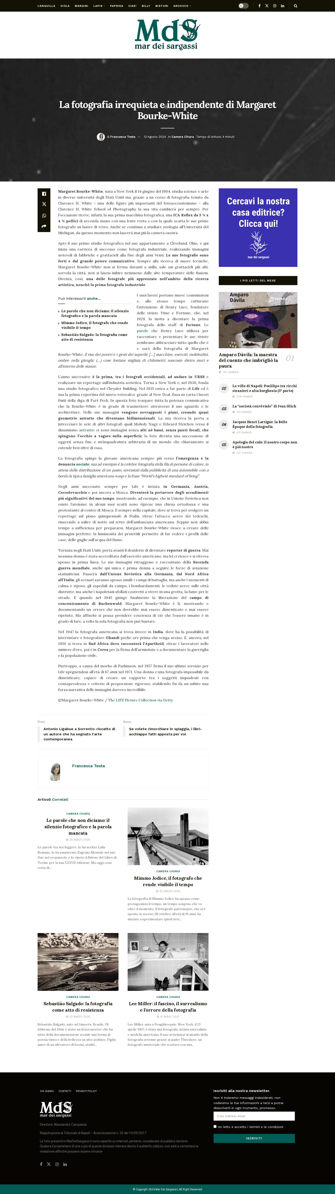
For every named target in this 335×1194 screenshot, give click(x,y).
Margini (81, 6)
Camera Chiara (183, 136)
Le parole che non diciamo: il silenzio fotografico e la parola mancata (78, 826)
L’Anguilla (46, 6)
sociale (82, 464)
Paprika (116, 6)
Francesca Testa (122, 136)
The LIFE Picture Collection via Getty (140, 700)
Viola (65, 6)
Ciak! (132, 6)
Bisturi (161, 6)
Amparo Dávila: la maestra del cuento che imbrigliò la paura (248, 360)
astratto (86, 430)
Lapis (98, 6)
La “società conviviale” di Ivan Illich (264, 406)
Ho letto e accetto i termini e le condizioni (250, 1127)
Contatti (65, 1091)
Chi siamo (47, 1091)
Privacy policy (86, 1091)
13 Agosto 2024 (155, 136)
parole (142, 330)
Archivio (180, 6)
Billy (146, 6)
